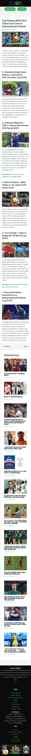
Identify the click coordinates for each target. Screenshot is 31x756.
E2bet (2, 670)
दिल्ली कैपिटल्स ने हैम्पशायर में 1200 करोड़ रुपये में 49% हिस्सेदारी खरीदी (15, 472)
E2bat (15, 679)
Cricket (6, 377)
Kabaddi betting (15, 695)
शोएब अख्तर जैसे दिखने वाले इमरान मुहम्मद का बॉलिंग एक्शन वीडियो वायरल (15, 573)
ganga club (15, 706)
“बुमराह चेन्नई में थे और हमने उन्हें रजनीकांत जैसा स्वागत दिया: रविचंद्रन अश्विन (15, 448)
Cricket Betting (15, 693)
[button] (10, 9)
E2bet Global (15, 741)
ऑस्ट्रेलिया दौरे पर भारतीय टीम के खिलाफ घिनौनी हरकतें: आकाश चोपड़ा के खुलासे (14, 496)
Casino (15, 700)
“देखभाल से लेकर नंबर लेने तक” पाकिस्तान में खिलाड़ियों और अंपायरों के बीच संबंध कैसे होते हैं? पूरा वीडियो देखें (15, 547)
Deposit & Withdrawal (15, 697)
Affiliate (15, 737)
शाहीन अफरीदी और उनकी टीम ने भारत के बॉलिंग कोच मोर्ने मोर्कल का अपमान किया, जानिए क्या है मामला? (14, 598)
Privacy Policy (15, 739)
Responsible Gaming (15, 732)
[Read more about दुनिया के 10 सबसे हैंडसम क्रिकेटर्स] (15, 388)
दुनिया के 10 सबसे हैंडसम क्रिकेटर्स (13, 397)
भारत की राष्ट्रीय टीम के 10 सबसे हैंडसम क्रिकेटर (14, 374)
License (15, 730)
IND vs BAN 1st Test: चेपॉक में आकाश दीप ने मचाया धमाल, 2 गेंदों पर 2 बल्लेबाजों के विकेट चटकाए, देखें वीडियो (15, 521)
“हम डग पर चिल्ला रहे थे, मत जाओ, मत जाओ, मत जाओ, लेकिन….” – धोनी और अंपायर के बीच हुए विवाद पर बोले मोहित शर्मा (15, 650)
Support (15, 702)
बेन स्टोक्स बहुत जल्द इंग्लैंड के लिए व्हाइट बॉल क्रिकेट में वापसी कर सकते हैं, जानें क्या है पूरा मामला (15, 624)
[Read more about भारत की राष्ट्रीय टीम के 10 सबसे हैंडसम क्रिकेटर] (15, 365)
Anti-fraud (15, 734)
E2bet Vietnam (15, 704)
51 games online (15, 709)
